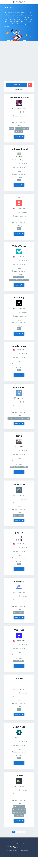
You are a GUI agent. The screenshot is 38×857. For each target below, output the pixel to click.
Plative (19, 678)
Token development (19, 98)
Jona (19, 198)
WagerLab (18, 630)
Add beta (17, 85)
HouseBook (19, 484)
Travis (19, 436)
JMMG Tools (19, 387)
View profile (19, 136)
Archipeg (19, 298)
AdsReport (19, 581)
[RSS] (15, 7)
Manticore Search (19, 149)
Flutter (19, 533)
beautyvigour (19, 346)
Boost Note (19, 727)
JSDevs (19, 775)
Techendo (19, 2)
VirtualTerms (19, 246)
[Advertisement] (19, 61)
